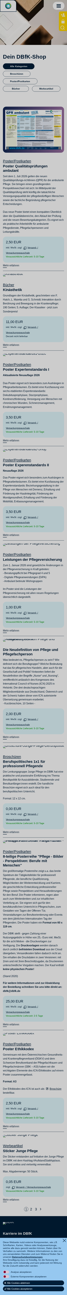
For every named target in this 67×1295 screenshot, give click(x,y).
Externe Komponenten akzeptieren (29, 1276)
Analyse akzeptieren (21, 1272)
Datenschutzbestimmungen (27, 1257)
